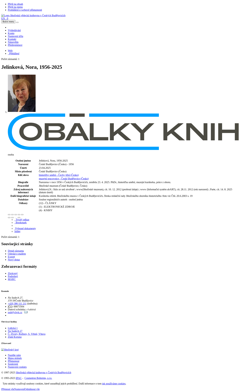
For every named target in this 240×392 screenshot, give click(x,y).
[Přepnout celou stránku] (19, 214)
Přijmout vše (7, 389)
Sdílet (17, 231)
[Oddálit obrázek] (12, 214)
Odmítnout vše (32, 389)
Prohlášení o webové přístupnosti (25, 9)
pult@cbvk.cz (15, 312)
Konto (11, 33)
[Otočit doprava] (12, 217)
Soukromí (13, 364)
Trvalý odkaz (21, 219)
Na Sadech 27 (15, 331)
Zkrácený (13, 273)
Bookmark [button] (20, 222)
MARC (12, 279)
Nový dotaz (14, 259)
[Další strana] (19, 217)
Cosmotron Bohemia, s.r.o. (38, 378)
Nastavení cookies (17, 367)
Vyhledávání (14, 30)
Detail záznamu (16, 250)
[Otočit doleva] (9, 217)
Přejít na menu (15, 7)
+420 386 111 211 (17, 303)
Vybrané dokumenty (25, 228)
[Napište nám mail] (26, 312)
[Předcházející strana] (15, 217)
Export (11, 256)
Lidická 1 (13, 328)
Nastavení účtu (15, 36)
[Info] (22, 214)
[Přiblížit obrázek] (9, 214)
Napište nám (14, 355)
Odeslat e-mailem (17, 253)
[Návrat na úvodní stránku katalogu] (33, 15)
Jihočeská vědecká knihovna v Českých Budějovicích (43, 372)
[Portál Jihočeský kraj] (14, 349)
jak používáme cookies (114, 383)
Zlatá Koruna (15, 336)
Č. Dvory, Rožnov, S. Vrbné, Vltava (26, 334)
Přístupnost (13, 361)
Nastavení (19, 389)
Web (10, 50)
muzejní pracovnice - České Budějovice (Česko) (64, 178)
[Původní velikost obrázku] (15, 214)
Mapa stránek (15, 358)
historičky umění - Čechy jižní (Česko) (59, 175)
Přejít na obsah (15, 4)
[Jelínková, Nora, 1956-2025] (22, 112)
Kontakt (12, 39)
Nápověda (13, 42)
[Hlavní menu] (17, 22)
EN (3, 18)
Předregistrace (15, 45)
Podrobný (13, 276)
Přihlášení (13, 53)
